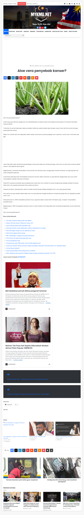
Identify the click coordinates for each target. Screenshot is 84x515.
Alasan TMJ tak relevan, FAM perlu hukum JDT (19, 223)
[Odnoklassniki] (32, 77)
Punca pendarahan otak (13, 240)
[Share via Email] (47, 450)
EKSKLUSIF (19, 31)
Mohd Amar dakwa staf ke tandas (15, 233)
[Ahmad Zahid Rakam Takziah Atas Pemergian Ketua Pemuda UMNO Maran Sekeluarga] (52, 497)
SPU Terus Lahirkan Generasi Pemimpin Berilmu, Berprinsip (42, 3)
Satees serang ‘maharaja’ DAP (37, 436)
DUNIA (66, 31)
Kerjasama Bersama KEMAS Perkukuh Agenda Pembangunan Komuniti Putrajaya (11, 505)
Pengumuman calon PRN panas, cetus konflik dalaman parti (23, 243)
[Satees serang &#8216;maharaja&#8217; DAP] (41, 429)
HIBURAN (32, 31)
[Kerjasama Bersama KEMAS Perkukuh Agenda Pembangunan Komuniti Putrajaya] (12, 497)
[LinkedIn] (13, 77)
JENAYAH (26, 31)
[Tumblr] (17, 77)
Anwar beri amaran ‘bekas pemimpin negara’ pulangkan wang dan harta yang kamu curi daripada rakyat (36, 245)
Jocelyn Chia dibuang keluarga (63, 436)
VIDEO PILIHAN (73, 31)
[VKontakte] (28, 77)
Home (32, 65)
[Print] (51, 450)
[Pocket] (36, 77)
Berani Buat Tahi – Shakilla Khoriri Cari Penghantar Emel (27, 379)
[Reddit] (24, 77)
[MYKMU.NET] (42, 17)
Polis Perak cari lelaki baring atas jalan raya (18, 238)
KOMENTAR (48, 31)
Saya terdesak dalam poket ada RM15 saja (18, 225)
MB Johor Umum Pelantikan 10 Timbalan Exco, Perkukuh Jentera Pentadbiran (71, 504)
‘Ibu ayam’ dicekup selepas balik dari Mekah (18, 220)
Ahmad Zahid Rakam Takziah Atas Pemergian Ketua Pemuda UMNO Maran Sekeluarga (52, 505)
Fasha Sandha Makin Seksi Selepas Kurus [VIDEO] (20, 250)
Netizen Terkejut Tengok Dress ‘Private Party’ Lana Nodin (28, 394)
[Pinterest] (21, 77)
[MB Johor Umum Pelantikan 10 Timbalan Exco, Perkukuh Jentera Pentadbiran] (72, 497)
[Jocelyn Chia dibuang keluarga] (67, 429)
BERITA (6, 31)
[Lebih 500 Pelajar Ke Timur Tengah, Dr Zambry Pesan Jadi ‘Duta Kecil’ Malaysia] (32, 497)
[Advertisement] (42, 51)
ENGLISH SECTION (57, 31)
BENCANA (12, 31)
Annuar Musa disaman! (12, 248)
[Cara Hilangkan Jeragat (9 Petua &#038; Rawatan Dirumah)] (15, 429)
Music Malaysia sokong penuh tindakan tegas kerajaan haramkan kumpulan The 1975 (30, 253)
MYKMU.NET (22, 257)
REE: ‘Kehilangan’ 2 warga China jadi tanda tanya (20, 235)
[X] (9, 77)
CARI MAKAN (40, 31)
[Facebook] (5, 77)
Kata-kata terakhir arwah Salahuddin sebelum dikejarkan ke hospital (26, 228)
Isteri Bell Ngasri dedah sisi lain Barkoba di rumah (20, 230)
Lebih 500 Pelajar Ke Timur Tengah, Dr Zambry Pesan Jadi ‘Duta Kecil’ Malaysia (31, 504)
